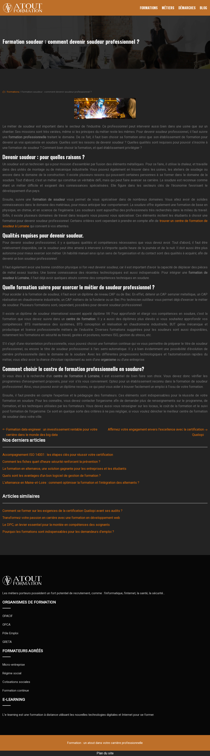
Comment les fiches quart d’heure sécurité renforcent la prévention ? (51, 462)
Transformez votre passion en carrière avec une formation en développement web (61, 518)
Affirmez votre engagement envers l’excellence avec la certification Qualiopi (156, 432)
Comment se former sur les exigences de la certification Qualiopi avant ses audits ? (62, 511)
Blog (203, 7)
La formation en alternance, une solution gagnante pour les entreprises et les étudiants (64, 469)
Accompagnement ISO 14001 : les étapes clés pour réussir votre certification (57, 455)
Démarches (187, 7)
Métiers (168, 7)
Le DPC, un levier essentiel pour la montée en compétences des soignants (56, 525)
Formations (149, 7)
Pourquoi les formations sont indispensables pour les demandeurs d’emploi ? (58, 532)
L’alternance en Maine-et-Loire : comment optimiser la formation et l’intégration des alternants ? (70, 483)
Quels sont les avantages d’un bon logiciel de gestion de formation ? (51, 476)
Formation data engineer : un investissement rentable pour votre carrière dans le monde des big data (51, 432)
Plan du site (105, 753)
